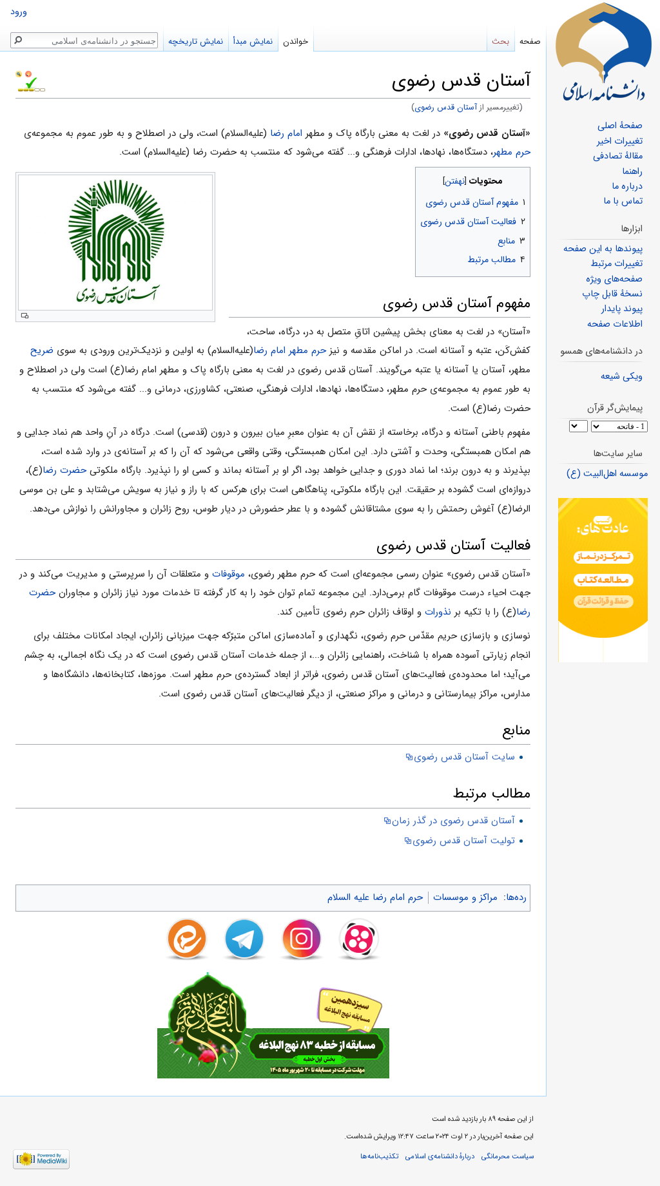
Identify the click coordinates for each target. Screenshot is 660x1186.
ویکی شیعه (622, 376)
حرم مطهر (511, 152)
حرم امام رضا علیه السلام (375, 897)
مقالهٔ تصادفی (618, 156)
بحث (500, 41)
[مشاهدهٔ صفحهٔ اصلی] (603, 51)
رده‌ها (516, 897)
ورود (18, 12)
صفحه (530, 41)
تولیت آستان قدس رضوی (463, 840)
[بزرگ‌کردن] (25, 316)
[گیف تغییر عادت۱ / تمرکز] (603, 580)
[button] (519, 178)
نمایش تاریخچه (195, 41)
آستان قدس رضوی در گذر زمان (453, 820)
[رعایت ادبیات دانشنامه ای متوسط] (28, 73)
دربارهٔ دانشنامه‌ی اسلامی (439, 1156)
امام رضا (286, 133)
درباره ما (627, 186)
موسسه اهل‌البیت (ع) (607, 473)
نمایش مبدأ (253, 41)
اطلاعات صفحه (615, 324)
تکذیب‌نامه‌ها (379, 1156)
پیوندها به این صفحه (603, 249)
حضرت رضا (64, 470)
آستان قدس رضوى (445, 107)
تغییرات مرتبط (616, 263)
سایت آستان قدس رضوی (464, 757)
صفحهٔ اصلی (620, 126)
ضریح (41, 350)
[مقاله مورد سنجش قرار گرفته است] (18, 73)
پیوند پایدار (622, 308)
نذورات (438, 612)
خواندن (295, 41)
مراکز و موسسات (465, 897)
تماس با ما (623, 201)
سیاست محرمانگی (507, 1156)
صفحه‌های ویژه (614, 279)
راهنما (632, 171)
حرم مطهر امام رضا (289, 350)
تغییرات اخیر (620, 141)
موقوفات (228, 574)
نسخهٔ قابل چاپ (612, 294)
